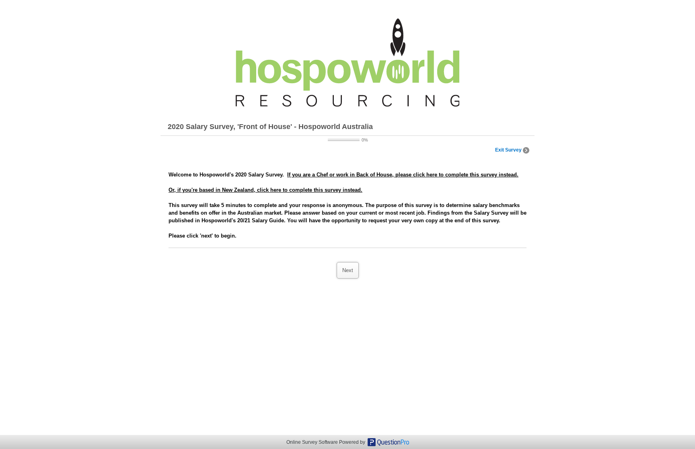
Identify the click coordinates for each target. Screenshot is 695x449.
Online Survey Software (312, 442)
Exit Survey (509, 150)
